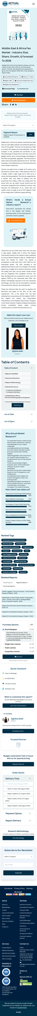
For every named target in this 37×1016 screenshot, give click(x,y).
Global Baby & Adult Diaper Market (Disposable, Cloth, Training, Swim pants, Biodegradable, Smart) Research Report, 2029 (17, 599)
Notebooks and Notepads (9, 572)
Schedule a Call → (18, 731)
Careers (4, 910)
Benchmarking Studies (9, 956)
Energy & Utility (24, 910)
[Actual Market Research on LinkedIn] (20, 973)
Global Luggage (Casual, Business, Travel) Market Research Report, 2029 (18, 592)
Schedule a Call (23, 89)
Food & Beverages (25, 920)
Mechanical (23, 572)
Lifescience (23, 926)
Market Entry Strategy (8, 953)
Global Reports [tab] (8, 582)
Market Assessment (8, 950)
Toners (27, 551)
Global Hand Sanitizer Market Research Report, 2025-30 (17, 606)
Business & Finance (25, 904)
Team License (19, 648)
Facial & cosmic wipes (20, 561)
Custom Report (6, 948)
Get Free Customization (18, 706)
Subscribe (18, 873)
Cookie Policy (22, 1008)
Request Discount (18, 764)
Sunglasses (6, 551)
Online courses (17, 551)
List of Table (9, 414)
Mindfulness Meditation (9, 565)
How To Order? (6, 916)
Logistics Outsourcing (9, 558)
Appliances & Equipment (11, 84)
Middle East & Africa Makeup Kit (11, 547)
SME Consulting (6, 959)
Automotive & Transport (27, 907)
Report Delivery (13, 820)
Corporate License (19, 651)
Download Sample (17, 220)
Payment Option (14, 813)
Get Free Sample (19, 100)
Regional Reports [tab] (21, 582)
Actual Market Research (11, 77)
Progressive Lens (27, 547)
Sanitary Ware (18, 568)
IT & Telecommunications (27, 923)
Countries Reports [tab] (9, 586)
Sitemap (29, 888)
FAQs (3, 924)
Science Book (23, 554)
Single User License (19, 644)
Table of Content (11, 368)
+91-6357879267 (27, 960)
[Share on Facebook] (10, 104)
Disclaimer (8, 888)
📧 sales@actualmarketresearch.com (27, 964)
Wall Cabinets (22, 558)
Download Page (9, 89)
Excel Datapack (19, 629)
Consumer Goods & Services (24, 80)
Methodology (6, 907)
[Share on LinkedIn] (16, 104)
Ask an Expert (18, 325)
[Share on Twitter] (13, 104)
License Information (13, 640)
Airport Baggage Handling (9, 554)
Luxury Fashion (7, 561)
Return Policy (6, 918)
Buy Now (20, 95)
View (30, 134)
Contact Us (5, 927)
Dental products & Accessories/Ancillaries (14, 540)
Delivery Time (12, 778)
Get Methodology (18, 838)
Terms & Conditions (8, 921)
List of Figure (9, 421)
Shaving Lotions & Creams (26, 565)
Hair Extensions (20, 543)
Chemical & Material (26, 913)
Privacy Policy (19, 888)
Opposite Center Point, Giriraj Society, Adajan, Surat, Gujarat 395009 (26, 956)
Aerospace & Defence (26, 933)
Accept (18, 1012)
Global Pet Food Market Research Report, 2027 (17, 612)
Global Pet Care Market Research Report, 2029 (17, 616)
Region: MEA (8, 80)
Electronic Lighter (7, 543)
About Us (5, 904)
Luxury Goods (6, 568)
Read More (17, 405)
